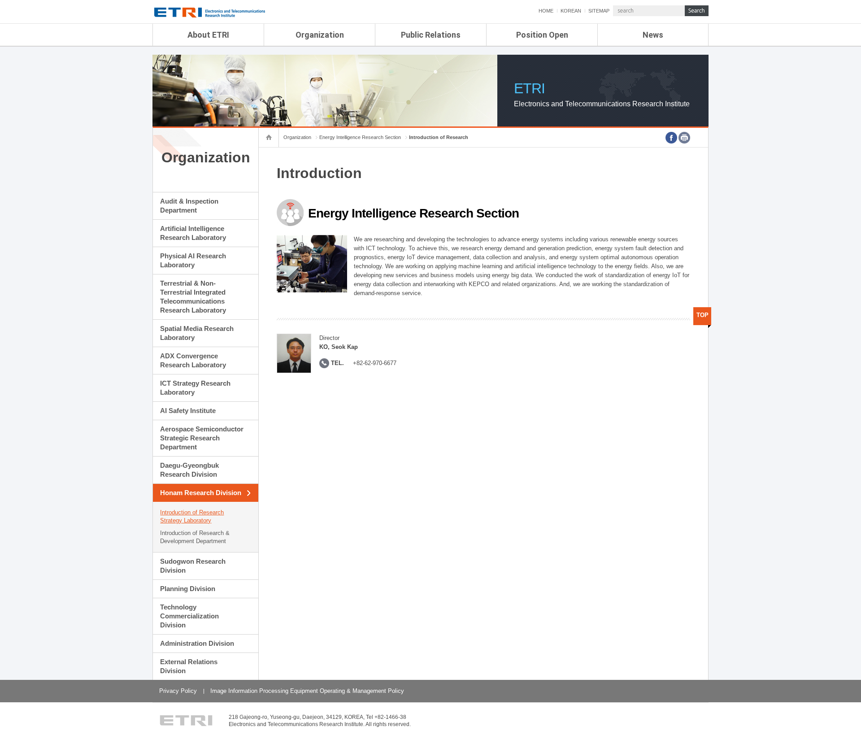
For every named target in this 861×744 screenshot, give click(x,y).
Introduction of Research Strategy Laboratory (192, 516)
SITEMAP (598, 10)
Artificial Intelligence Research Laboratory (193, 233)
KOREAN (571, 10)
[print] (684, 138)
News (653, 34)
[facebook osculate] (671, 138)
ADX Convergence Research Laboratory (193, 360)
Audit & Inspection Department (189, 205)
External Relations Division (188, 666)
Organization (320, 34)
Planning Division (187, 588)
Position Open (542, 34)
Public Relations (431, 34)
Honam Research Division (200, 492)
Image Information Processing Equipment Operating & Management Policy (307, 690)
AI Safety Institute (188, 410)
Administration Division (197, 643)
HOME (546, 10)
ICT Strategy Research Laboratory (195, 387)
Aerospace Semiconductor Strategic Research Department (202, 438)
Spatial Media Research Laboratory (197, 333)
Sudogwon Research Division (193, 565)
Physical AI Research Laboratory (193, 260)
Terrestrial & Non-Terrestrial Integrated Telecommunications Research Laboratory (193, 296)
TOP (702, 315)
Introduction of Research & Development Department (195, 537)
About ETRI (208, 34)
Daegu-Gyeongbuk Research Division (189, 469)
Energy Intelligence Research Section (360, 137)
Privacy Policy (178, 690)
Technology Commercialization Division (189, 616)
